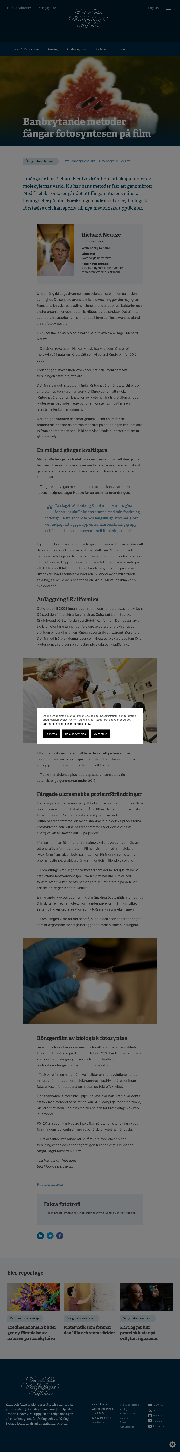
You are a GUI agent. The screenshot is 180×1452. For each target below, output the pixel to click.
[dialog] (90, 726)
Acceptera (100, 734)
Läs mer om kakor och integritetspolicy (66, 724)
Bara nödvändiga (75, 734)
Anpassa (51, 734)
